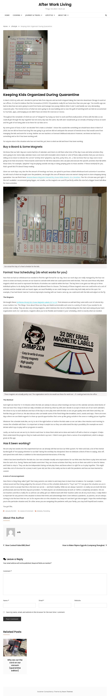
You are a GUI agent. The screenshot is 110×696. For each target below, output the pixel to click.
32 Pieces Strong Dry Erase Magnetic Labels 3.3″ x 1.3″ (37, 302)
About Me (62, 15)
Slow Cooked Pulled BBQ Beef (17, 545)
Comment (7, 571)
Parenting (46, 511)
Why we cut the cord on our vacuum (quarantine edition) (14, 665)
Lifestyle (49, 15)
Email (41, 600)
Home (7, 15)
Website (77, 600)
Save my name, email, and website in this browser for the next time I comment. (35, 612)
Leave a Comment (26, 511)
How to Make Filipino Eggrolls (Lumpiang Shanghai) (84, 545)
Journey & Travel (32, 15)
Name (6, 600)
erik (19, 532)
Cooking (16, 15)
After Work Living (55, 4)
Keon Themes (67, 692)
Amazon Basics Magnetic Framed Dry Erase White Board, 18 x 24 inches (53, 177)
